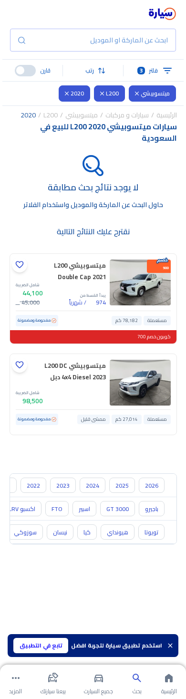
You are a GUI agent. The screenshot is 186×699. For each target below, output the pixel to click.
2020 (77, 93)
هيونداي (117, 532)
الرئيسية (166, 115)
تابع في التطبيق (41, 645)
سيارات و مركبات (127, 115)
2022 (33, 485)
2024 (92, 485)
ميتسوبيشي (155, 93)
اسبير (84, 508)
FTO (57, 508)
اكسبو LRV (22, 508)
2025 (122, 485)
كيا (87, 532)
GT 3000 (117, 508)
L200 (112, 93)
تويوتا (151, 532)
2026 (151, 485)
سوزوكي (25, 532)
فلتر (149, 70)
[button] (93, 70)
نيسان (60, 532)
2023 (63, 485)
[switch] (25, 70)
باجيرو (151, 508)
